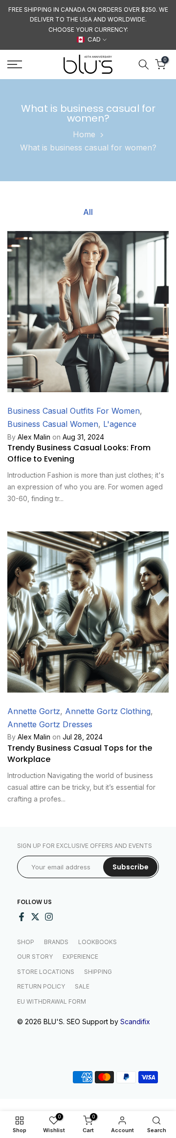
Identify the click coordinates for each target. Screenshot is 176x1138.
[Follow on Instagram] (48, 917)
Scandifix (135, 1021)
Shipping (98, 971)
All (88, 211)
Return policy (41, 986)
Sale (82, 986)
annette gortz (33, 711)
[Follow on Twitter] (35, 917)
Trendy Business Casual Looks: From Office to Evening (79, 453)
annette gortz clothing (108, 711)
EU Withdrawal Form (51, 1001)
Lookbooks (97, 942)
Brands (56, 942)
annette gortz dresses (49, 724)
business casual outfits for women (73, 411)
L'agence (119, 424)
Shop (25, 942)
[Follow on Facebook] (21, 917)
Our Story (35, 956)
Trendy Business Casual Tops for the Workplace (79, 753)
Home (84, 134)
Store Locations (45, 971)
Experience (80, 956)
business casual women (52, 424)
